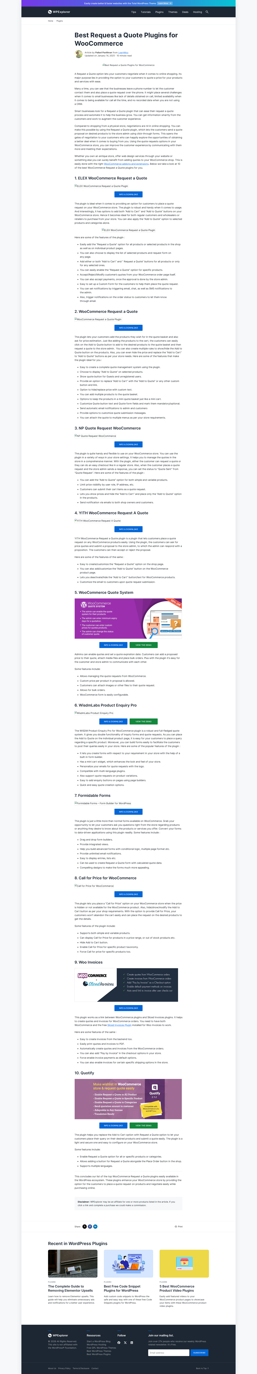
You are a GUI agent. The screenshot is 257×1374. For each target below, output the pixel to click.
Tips (133, 12)
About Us (52, 1368)
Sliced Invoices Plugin (119, 1025)
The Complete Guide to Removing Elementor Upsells (70, 1288)
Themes (172, 12)
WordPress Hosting (96, 1344)
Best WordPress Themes (99, 1351)
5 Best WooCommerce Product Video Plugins (177, 1288)
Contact (94, 1368)
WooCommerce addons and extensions (126, 163)
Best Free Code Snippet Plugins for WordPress (122, 1288)
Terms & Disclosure (81, 1368)
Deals (185, 12)
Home (50, 21)
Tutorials (146, 12)
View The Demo (144, 645)
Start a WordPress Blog (98, 1341)
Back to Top (202, 1368)
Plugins (159, 12)
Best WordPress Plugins (99, 1354)
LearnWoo (123, 52)
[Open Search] (207, 12)
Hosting (197, 12)
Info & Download (128, 194)
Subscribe (199, 1353)
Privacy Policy (64, 1368)
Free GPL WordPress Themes (101, 1347)
